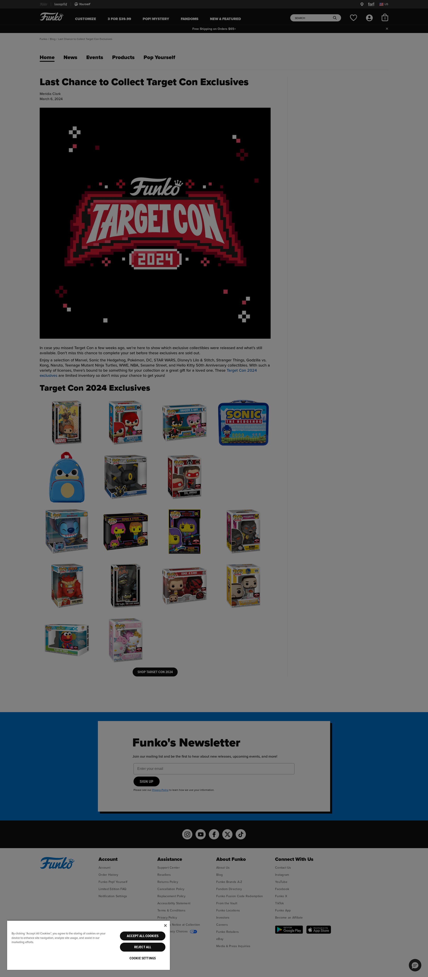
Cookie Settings (143, 958)
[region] (88, 945)
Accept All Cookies (142, 936)
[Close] (165, 925)
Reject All (142, 947)
